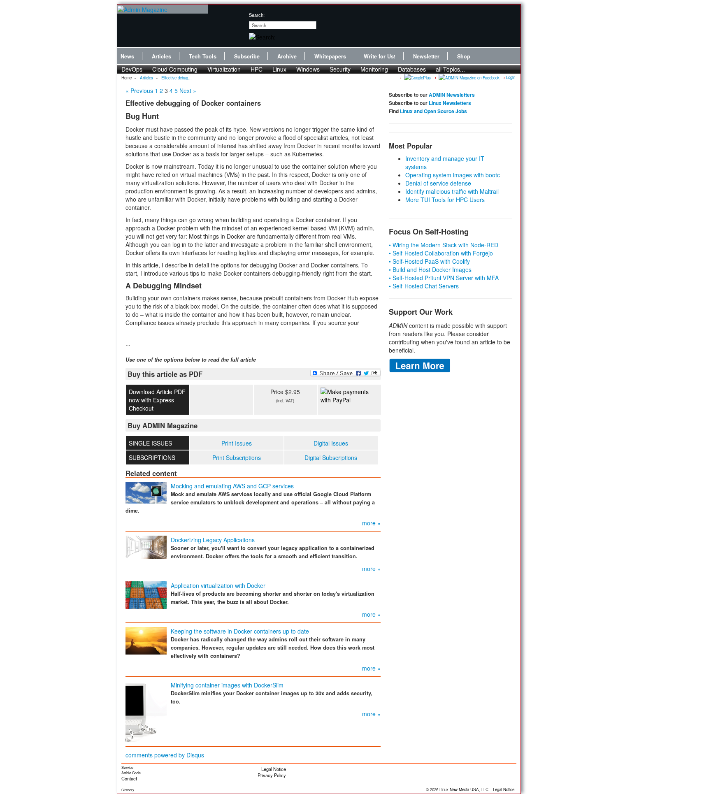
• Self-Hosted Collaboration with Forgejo (441, 253)
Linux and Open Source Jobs (433, 111)
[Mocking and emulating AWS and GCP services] (146, 492)
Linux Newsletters (450, 103)
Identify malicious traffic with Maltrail (452, 191)
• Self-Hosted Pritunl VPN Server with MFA (444, 278)
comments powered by (164, 755)
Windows (308, 69)
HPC (257, 69)
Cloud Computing (175, 69)
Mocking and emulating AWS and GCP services (232, 486)
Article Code (131, 772)
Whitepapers (330, 56)
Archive (287, 56)
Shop (463, 56)
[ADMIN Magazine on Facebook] (468, 77)
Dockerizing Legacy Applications (213, 540)
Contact (129, 778)
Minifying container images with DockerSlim (227, 685)
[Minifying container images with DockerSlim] (146, 710)
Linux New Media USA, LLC (463, 789)
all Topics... (450, 69)
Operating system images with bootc (452, 175)
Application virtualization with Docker (218, 585)
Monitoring (374, 69)
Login (510, 77)
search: (257, 15)
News (127, 56)
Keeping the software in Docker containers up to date (240, 631)
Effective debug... (176, 78)
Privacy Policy (272, 775)
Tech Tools (202, 56)
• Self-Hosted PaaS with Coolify (429, 261)
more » (371, 523)
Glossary (127, 789)
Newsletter (426, 56)
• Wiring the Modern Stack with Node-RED (443, 245)
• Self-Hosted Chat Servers (424, 286)
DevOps (131, 69)
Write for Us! (379, 56)
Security (340, 69)
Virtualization (224, 69)
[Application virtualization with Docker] (146, 594)
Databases (412, 69)
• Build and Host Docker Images (430, 269)
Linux (279, 69)
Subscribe (247, 56)
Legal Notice (273, 769)
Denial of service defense (438, 183)
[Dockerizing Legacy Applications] (146, 546)
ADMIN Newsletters (452, 94)
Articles (161, 56)
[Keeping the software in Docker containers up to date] (146, 640)
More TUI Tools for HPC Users (445, 199)
